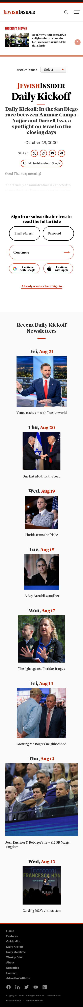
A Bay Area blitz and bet (41, 596)
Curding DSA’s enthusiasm (42, 910)
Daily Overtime (16, 952)
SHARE (23, 153)
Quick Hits (13, 941)
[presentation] (78, 42)
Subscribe (12, 967)
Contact (11, 973)
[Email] (52, 153)
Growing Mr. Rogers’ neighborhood (41, 744)
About (10, 962)
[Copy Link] (43, 153)
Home (10, 931)
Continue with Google (27, 269)
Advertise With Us (18, 978)
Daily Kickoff (14, 946)
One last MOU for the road (41, 476)
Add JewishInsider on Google (43, 163)
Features (12, 936)
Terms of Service (34, 1000)
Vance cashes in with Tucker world (42, 413)
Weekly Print (14, 957)
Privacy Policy (13, 1000)
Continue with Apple (61, 269)
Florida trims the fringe (41, 535)
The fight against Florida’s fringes (41, 668)
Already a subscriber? (41, 286)
